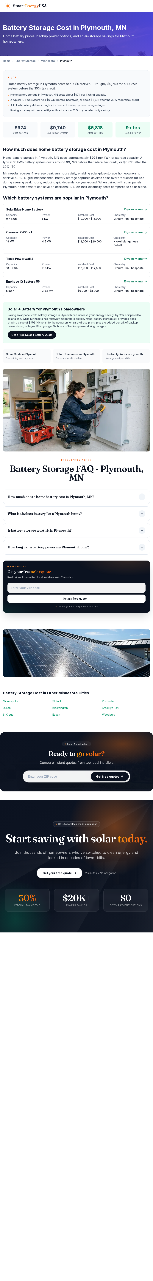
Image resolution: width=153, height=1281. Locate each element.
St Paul (56, 701)
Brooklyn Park (110, 707)
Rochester (108, 701)
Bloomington (60, 707)
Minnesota (48, 60)
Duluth (7, 707)
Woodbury (108, 714)
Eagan (56, 714)
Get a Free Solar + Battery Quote (31, 334)
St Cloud (8, 714)
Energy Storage (26, 60)
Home (6, 60)
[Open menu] (145, 6)
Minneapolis (10, 701)
